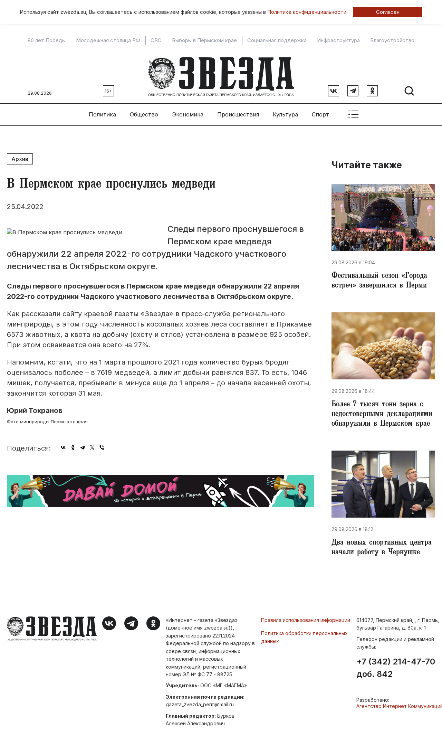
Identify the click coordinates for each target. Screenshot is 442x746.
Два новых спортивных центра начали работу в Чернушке (382, 548)
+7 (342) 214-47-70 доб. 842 (395, 668)
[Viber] (102, 447)
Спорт (320, 114)
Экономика (187, 114)
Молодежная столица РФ (108, 40)
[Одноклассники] (73, 447)
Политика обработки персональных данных (304, 637)
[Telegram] (82, 447)
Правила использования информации (305, 620)
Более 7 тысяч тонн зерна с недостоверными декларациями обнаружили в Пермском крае (382, 414)
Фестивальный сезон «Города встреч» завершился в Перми (379, 281)
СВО (156, 40)
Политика (102, 114)
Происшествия (238, 114)
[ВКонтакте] (63, 447)
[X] (92, 447)
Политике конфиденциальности (306, 12)
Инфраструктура (338, 40)
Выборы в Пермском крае (204, 40)
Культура (285, 114)
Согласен (388, 12)
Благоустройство (392, 40)
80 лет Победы (47, 40)
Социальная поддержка (277, 40)
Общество (144, 114)
